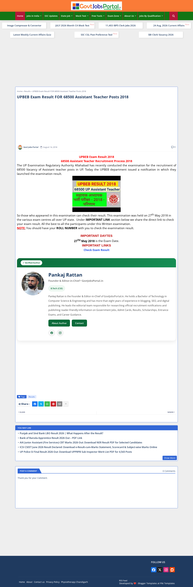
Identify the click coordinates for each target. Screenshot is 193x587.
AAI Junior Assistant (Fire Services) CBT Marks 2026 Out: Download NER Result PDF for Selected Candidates (81, 442)
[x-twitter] (159, 569)
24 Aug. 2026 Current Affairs (168, 25)
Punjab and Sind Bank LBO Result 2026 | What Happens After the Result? (61, 433)
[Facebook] (51, 333)
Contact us (39, 582)
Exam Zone (113, 15)
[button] (173, 16)
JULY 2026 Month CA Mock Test (72, 25)
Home (20, 15)
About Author (59, 323)
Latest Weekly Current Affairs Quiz (32, 34)
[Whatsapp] (47, 403)
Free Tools (97, 15)
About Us (129, 15)
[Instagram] (60, 333)
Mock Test (81, 15)
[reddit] (172, 569)
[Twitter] (41, 403)
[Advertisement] (96, 62)
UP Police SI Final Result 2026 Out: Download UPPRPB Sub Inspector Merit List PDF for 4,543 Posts (76, 451)
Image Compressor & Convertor (24, 25)
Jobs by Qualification (150, 15)
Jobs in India (33, 15)
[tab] (20, 16)
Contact (79, 323)
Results (27, 91)
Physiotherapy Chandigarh (74, 582)
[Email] (59, 403)
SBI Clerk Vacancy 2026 (161, 34)
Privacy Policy (53, 582)
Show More (169, 457)
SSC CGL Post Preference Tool (96, 34)
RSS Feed (123, 580)
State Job (65, 15)
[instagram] (166, 569)
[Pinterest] (53, 403)
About (29, 582)
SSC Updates (51, 15)
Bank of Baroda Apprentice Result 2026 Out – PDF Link (51, 438)
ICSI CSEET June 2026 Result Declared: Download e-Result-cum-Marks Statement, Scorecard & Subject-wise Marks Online (88, 447)
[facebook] (153, 569)
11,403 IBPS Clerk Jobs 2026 (121, 25)
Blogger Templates (147, 583)
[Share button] (65, 403)
